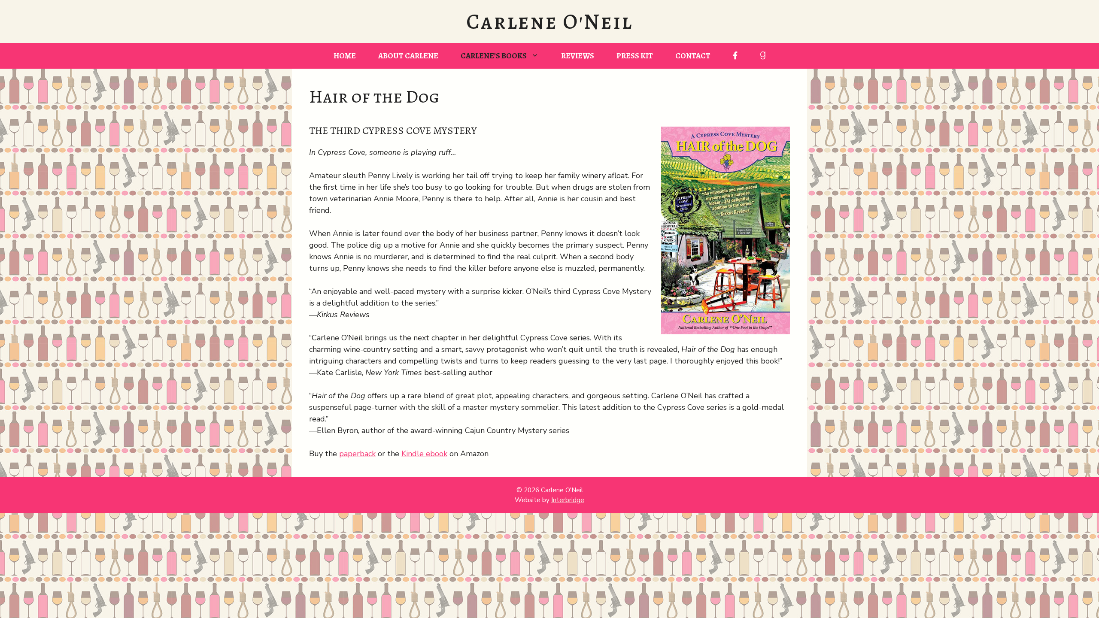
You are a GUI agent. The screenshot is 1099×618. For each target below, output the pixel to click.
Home (345, 56)
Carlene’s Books (494, 56)
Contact (692, 56)
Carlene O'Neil (549, 21)
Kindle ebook (424, 453)
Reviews (577, 56)
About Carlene (408, 56)
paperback (357, 453)
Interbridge (567, 500)
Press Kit (634, 56)
